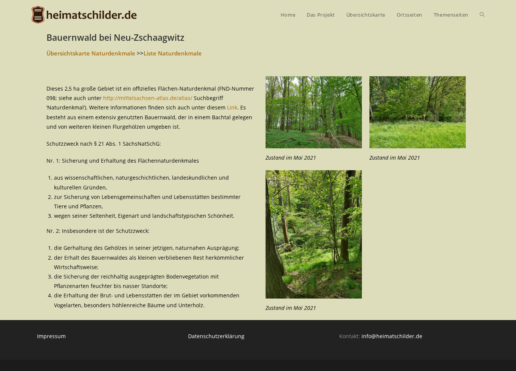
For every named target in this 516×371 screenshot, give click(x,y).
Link (232, 107)
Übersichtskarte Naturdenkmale (90, 53)
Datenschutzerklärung (216, 336)
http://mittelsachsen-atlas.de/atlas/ (147, 98)
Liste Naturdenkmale (173, 53)
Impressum (51, 336)
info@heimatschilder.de (392, 336)
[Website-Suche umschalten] (482, 14)
